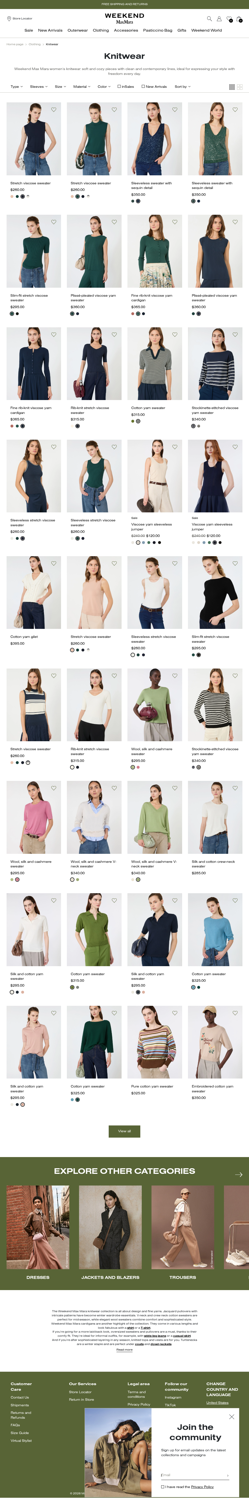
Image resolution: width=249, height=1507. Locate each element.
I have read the (189, 1487)
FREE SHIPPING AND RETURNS (125, 4)
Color (102, 87)
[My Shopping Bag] (238, 18)
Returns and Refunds (21, 1415)
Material (80, 87)
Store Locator (80, 1392)
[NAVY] (22, 196)
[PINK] (11, 196)
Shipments (20, 1405)
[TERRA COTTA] (132, 313)
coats (139, 1344)
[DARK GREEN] (198, 987)
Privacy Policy (139, 1404)
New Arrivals (156, 87)
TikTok (170, 1405)
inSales (128, 87)
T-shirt (145, 1328)
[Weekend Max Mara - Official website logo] (124, 18)
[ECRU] (72, 426)
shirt (130, 1328)
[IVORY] (72, 879)
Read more (124, 1350)
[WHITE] (11, 538)
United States (217, 1403)
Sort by (181, 87)
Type (15, 87)
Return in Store (81, 1400)
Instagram (173, 1397)
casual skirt (182, 1336)
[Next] (238, 1174)
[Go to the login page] (219, 18)
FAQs (15, 1425)
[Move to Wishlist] (53, 109)
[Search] (209, 18)
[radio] (11, 196)
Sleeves (37, 87)
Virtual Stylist (21, 1441)
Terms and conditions (137, 1395)
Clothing (35, 44)
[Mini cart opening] (244, 18)
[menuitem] (30, 33)
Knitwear (52, 44)
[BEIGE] (138, 542)
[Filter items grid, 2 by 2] (239, 87)
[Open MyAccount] (223, 18)
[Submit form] (227, 1476)
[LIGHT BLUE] (143, 542)
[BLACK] (17, 313)
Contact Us (20, 1397)
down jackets (161, 1344)
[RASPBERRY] (138, 767)
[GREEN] (17, 196)
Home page (15, 44)
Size (58, 87)
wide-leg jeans (155, 1336)
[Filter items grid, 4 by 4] (232, 87)
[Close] (231, 1417)
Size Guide (20, 1433)
